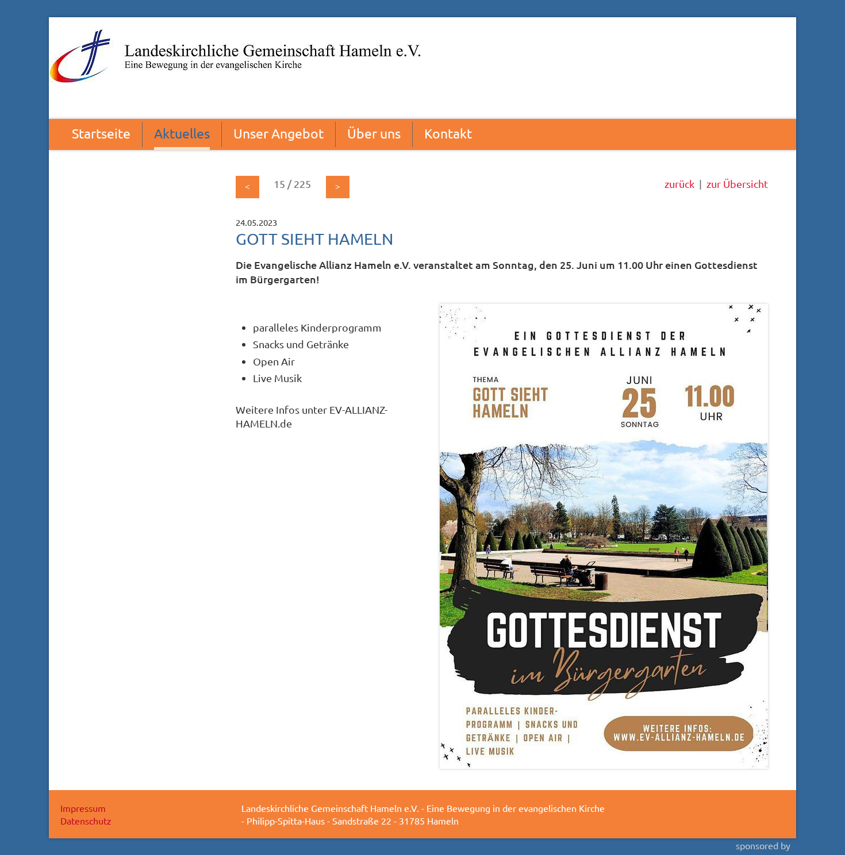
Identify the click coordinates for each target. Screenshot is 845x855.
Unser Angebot (278, 133)
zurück (679, 184)
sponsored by (763, 845)
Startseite (101, 133)
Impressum (83, 808)
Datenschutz (86, 820)
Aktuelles (182, 133)
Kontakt (448, 133)
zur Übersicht (737, 184)
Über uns (374, 133)
